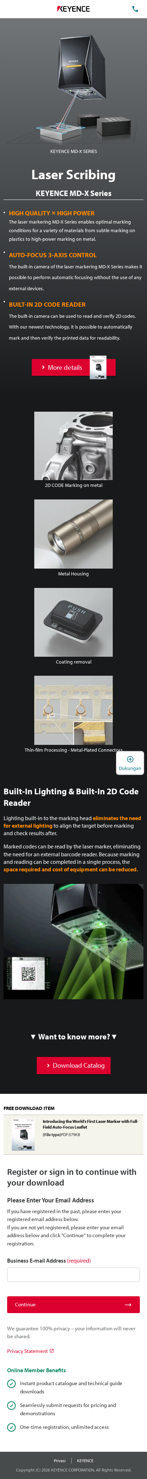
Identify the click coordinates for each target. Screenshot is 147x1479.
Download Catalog (79, 1065)
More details (65, 367)
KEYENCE (85, 1460)
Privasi (60, 1460)
